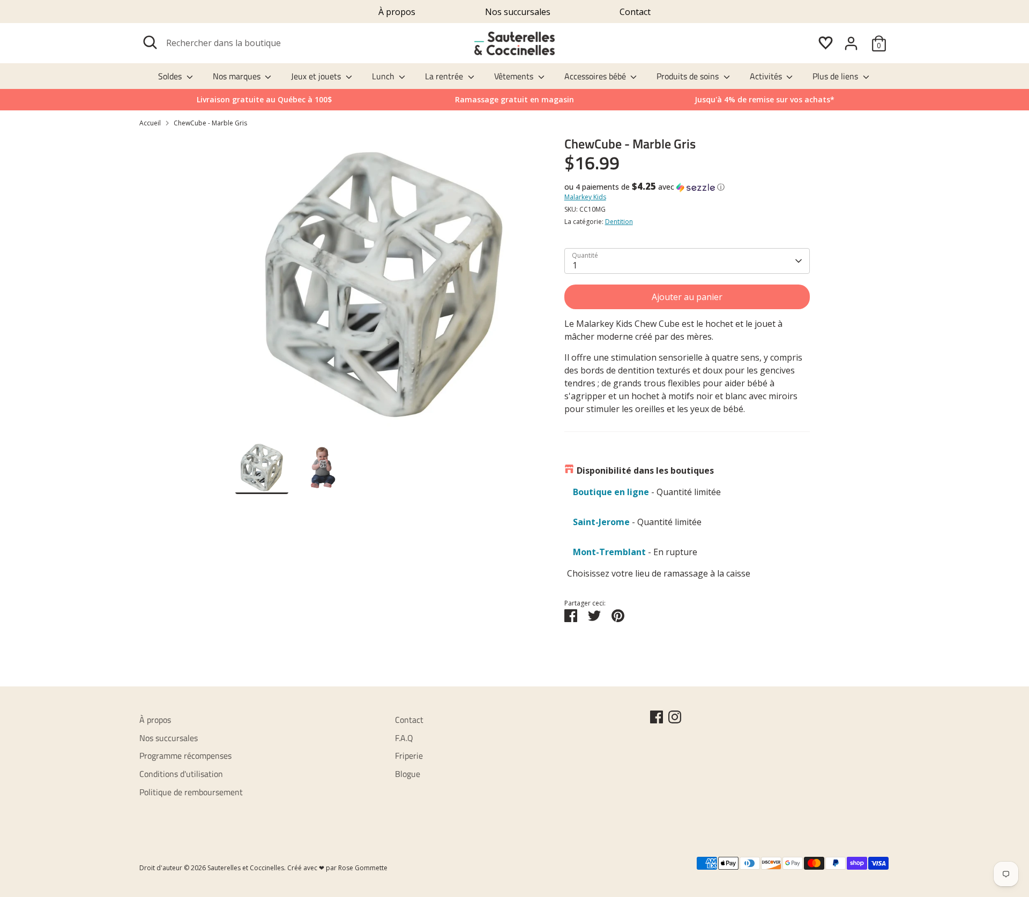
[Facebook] (656, 717)
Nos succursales (517, 12)
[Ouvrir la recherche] (150, 42)
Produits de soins (689, 76)
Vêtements (514, 76)
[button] (687, 187)
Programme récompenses (185, 755)
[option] (764, 99)
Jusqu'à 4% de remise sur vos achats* (764, 99)
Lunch (384, 76)
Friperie (409, 755)
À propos (396, 12)
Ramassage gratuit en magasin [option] (514, 99)
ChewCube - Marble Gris (210, 123)
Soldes (171, 76)
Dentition (619, 221)
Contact (635, 12)
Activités (767, 76)
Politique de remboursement (191, 792)
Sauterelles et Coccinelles (245, 867)
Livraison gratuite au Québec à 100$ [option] (264, 99)
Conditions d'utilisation (181, 773)
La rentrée (445, 76)
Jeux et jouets (317, 76)
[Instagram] (674, 717)
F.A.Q (404, 737)
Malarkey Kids (585, 196)
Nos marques (238, 76)
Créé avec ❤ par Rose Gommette (337, 867)
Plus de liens (836, 76)
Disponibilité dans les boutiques (645, 470)
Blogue (407, 773)
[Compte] (851, 43)
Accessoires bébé (596, 76)
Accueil (150, 123)
